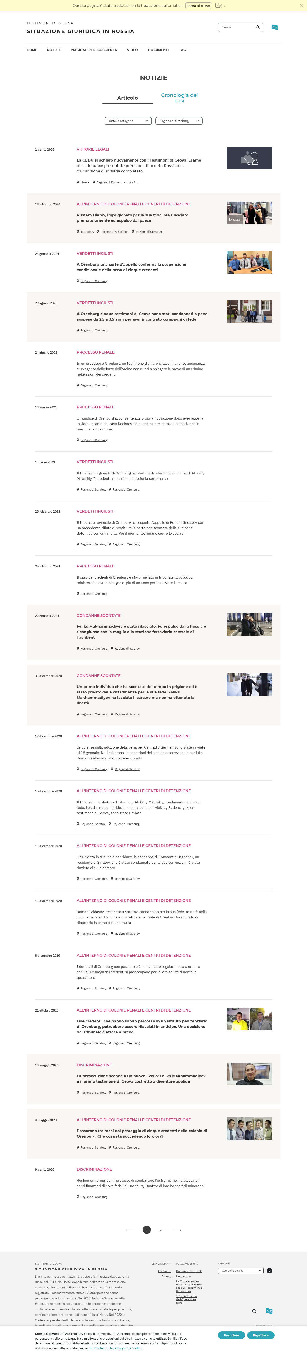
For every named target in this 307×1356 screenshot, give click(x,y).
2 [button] (160, 1230)
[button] (177, 1230)
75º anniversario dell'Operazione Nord (186, 1299)
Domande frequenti (189, 1271)
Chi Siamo (164, 1271)
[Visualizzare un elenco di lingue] (220, 5)
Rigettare (261, 1335)
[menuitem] (32, 49)
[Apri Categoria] (269, 1271)
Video (132, 50)
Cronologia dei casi (179, 98)
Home (32, 50)
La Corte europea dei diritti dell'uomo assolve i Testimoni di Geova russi (189, 1286)
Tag (182, 50)
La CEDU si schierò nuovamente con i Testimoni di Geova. (139, 165)
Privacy (166, 1276)
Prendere (231, 1335)
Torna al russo (198, 5)
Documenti (158, 50)
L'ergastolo (183, 1276)
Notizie (54, 50)
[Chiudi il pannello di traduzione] (302, 5)
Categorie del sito (233, 1270)
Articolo (127, 98)
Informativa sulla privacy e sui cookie (114, 1348)
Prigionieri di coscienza (94, 50)
